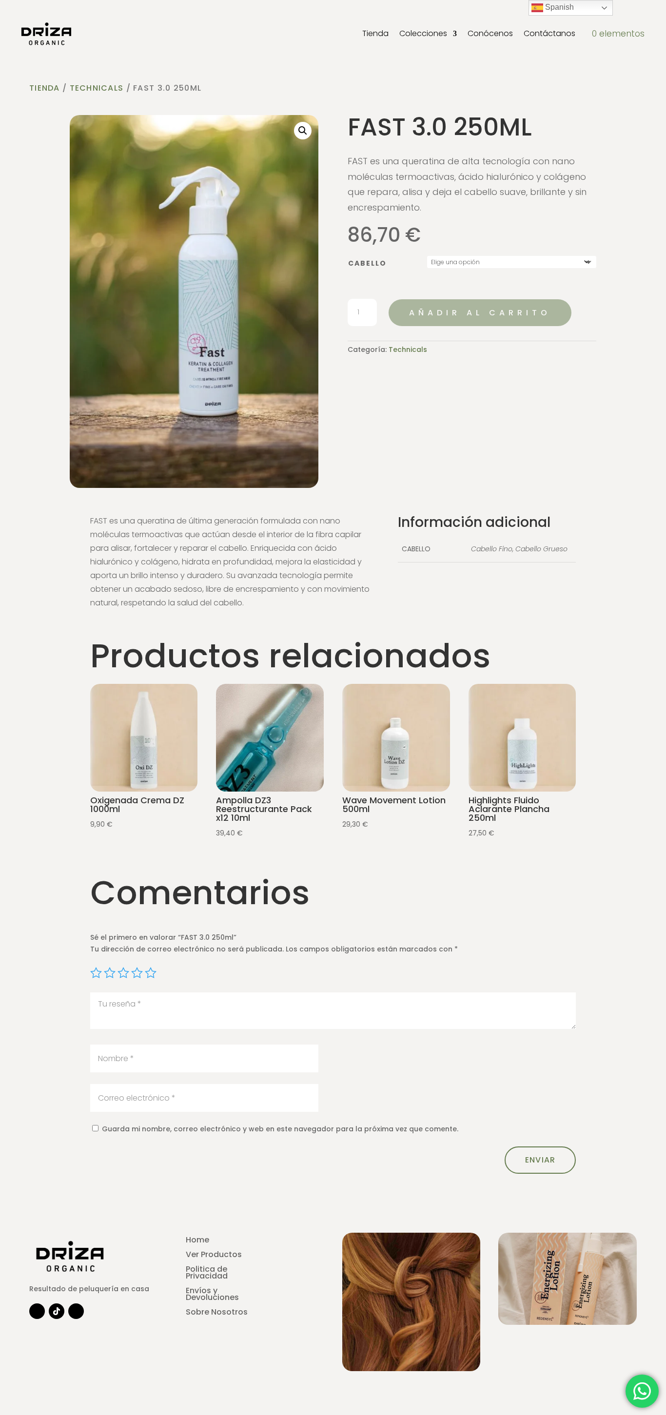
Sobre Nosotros (217, 1313)
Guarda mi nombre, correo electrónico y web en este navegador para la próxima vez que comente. (280, 1129)
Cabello (367, 263)
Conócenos (490, 33)
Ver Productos (214, 1255)
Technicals (97, 88)
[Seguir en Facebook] (76, 1311)
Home (197, 1241)
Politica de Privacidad (207, 1273)
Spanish (558, 7)
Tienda (375, 33)
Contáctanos (549, 33)
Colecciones (423, 33)
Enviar (540, 1159)
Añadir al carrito (480, 312)
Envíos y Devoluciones (212, 1295)
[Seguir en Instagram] (37, 1311)
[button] (303, 130)
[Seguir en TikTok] (56, 1311)
